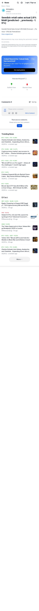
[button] (5, 137)
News (3, 6)
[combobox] (32, 102)
